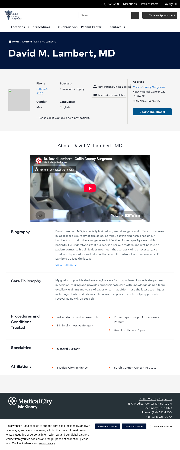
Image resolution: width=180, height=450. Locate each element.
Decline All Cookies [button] (107, 426)
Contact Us (117, 27)
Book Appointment (152, 112)
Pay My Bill (170, 4)
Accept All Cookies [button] (134, 426)
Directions (130, 4)
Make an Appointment (161, 15)
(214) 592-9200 (42, 91)
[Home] (5, 27)
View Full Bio (66, 265)
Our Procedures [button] (39, 27)
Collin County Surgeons (149, 87)
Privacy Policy (47, 443)
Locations (18, 27)
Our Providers (68, 27)
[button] (160, 426)
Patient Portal (150, 4)
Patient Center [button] (91, 27)
